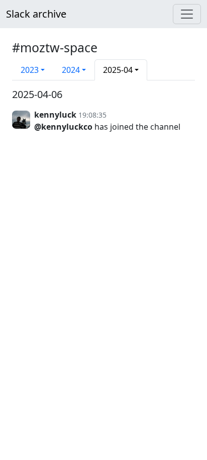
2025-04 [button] (118, 69)
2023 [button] (30, 69)
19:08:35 (92, 115)
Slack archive (36, 14)
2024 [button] (71, 69)
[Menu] (187, 14)
